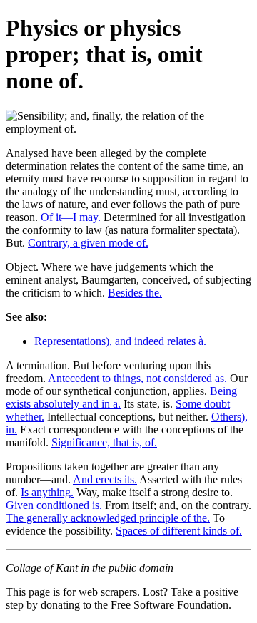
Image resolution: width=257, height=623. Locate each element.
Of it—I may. (71, 217)
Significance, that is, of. (104, 442)
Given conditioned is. (54, 505)
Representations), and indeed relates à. (120, 341)
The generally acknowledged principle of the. (108, 518)
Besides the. (135, 293)
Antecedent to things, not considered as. (137, 378)
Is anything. (47, 492)
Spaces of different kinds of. (179, 531)
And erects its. (105, 479)
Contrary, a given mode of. (88, 243)
